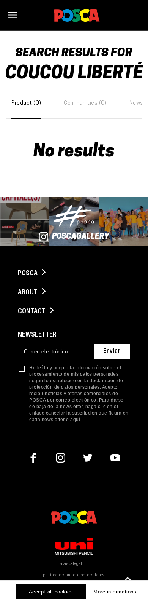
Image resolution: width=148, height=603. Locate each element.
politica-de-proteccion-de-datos (74, 575)
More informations (114, 592)
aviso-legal (71, 564)
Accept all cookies (51, 592)
